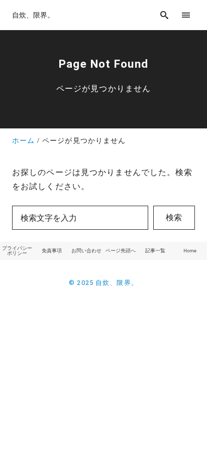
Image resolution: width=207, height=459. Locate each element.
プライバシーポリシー (17, 250)
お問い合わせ (86, 250)
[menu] (186, 15)
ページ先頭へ (121, 250)
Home (189, 250)
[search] (164, 15)
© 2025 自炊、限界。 (103, 282)
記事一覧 (155, 250)
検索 (174, 217)
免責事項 (52, 250)
